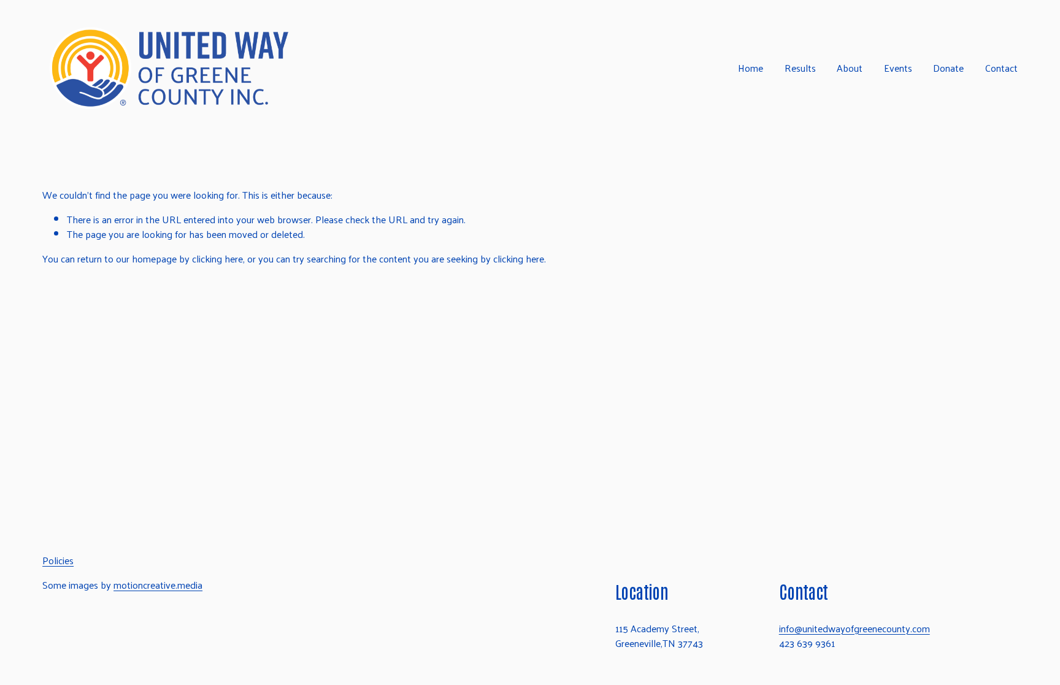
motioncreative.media (157, 585)
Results (800, 67)
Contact (1001, 67)
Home (750, 67)
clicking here (217, 258)
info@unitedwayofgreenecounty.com (854, 628)
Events (898, 67)
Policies (58, 560)
